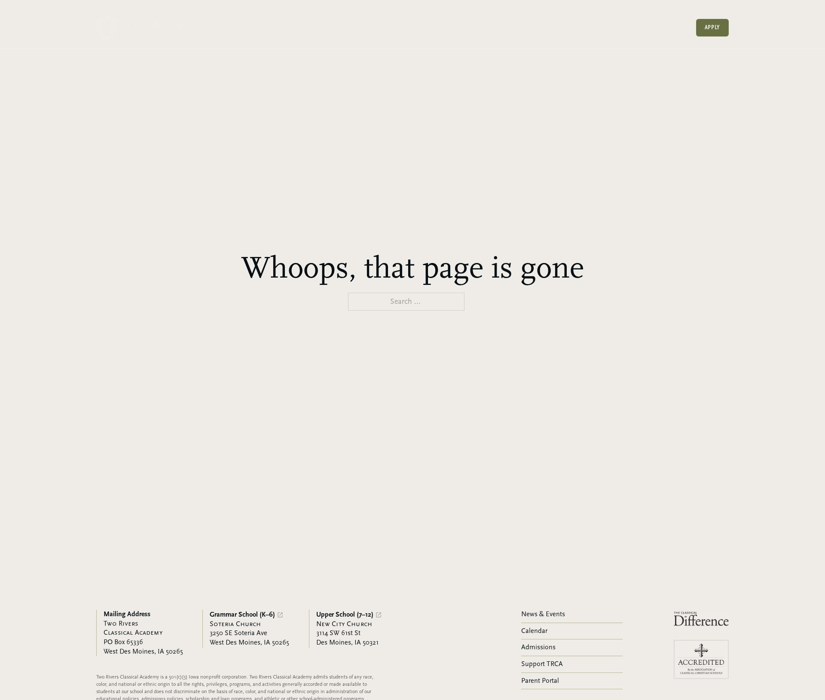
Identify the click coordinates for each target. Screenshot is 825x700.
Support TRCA (584, 27)
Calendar (534, 631)
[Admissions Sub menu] (495, 27)
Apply (713, 27)
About (379, 27)
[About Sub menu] (391, 27)
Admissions (474, 27)
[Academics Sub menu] (441, 27)
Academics (422, 27)
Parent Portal (661, 27)
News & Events (531, 27)
